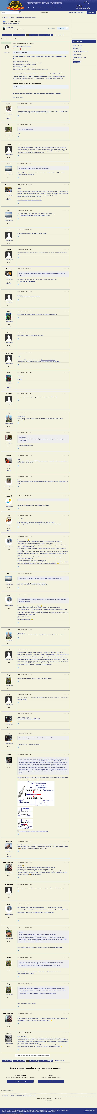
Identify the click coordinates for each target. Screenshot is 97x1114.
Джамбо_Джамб (77, 57)
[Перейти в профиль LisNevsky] (8, 846)
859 (9, 177)
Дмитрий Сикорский (78, 51)
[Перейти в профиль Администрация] (7, 47)
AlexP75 (75, 53)
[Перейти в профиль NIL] (8, 130)
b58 (9, 515)
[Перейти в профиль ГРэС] (8, 169)
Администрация (22, 43)
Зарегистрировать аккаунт (20, 1081)
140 (9, 157)
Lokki (9, 536)
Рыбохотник (9, 353)
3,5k (9, 1046)
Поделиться (52, 28)
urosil (9, 311)
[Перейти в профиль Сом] (4, 28)
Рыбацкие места (41, 7)
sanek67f (9, 496)
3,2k (9, 875)
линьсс (8, 1033)
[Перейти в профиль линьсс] (8, 1038)
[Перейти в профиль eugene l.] (8, 109)
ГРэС (8, 164)
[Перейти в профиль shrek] (8, 337)
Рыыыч (74, 55)
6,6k (9, 941)
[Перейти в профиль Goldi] (8, 654)
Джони (74, 54)
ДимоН (74, 50)
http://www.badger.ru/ (55, 361)
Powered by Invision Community (48, 1101)
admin (21, 97)
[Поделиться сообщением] (68, 103)
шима (74, 47)
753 (14, 34)
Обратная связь (57, 1098)
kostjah (8, 455)
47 (9, 489)
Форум (33, 7)
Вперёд (48, 34)
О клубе (28, 7)
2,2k (9, 426)
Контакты (60, 7)
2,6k (9, 528)
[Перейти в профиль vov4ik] (8, 760)
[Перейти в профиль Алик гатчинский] (8, 867)
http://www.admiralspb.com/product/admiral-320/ (30, 200)
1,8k (9, 198)
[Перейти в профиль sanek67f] (8, 501)
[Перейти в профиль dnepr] (8, 680)
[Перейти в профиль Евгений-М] (8, 190)
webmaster (86, 1111)
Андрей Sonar (27, 1055)
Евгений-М (8, 185)
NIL (9, 124)
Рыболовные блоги (51, 7)
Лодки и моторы (20, 29)
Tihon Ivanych (8, 884)
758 (30, 34)
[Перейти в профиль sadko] (8, 149)
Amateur (9, 269)
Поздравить (77, 62)
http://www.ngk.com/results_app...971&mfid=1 (29, 718)
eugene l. (9, 104)
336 (9, 767)
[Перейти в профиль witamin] (8, 438)
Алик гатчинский (8, 862)
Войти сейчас (51, 1081)
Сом (12, 27)
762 (43, 34)
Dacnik (9, 249)
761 (40, 34)
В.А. (9, 714)
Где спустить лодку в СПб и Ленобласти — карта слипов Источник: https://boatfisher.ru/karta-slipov (37, 93)
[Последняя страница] (52, 35)
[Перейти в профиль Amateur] (8, 274)
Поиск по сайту (7, 52)
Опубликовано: (25, 103)
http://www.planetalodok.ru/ (48, 360)
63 (9, 366)
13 (9, 549)
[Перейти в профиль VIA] (8, 418)
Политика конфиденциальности (44, 1098)
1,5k (9, 468)
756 (24, 34)
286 (9, 262)
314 (9, 688)
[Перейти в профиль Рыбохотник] (8, 358)
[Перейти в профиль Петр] (8, 933)
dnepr (9, 675)
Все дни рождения (77, 59)
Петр (8, 928)
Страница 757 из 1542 (60, 34)
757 (27, 34)
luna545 (75, 48)
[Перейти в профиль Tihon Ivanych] (8, 890)
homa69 (8, 476)
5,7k (9, 854)
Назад (6, 34)
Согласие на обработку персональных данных (13, 1113)
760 (37, 34)
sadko (9, 144)
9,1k (9, 727)
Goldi (8, 649)
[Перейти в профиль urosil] (8, 316)
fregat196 (9, 394)
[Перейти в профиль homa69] (8, 481)
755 (20, 34)
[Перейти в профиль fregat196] (8, 399)
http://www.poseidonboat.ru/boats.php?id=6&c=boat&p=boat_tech (34, 215)
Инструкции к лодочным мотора (21, 46)
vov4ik (9, 754)
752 (11, 34)
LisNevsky (9, 841)
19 (9, 662)
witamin (8, 433)
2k (9, 117)
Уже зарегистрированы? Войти (77, 12)
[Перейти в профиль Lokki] (8, 542)
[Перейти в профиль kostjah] (8, 460)
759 (33, 34)
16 (9, 509)
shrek (9, 332)
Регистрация (91, 12)
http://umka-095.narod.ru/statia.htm (26, 281)
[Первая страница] (3, 35)
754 (17, 34)
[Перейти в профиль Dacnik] (8, 254)
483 (9, 345)
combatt (75, 45)
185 (9, 138)
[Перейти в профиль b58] (8, 521)
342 (9, 282)
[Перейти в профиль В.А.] (8, 719)
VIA (9, 413)
